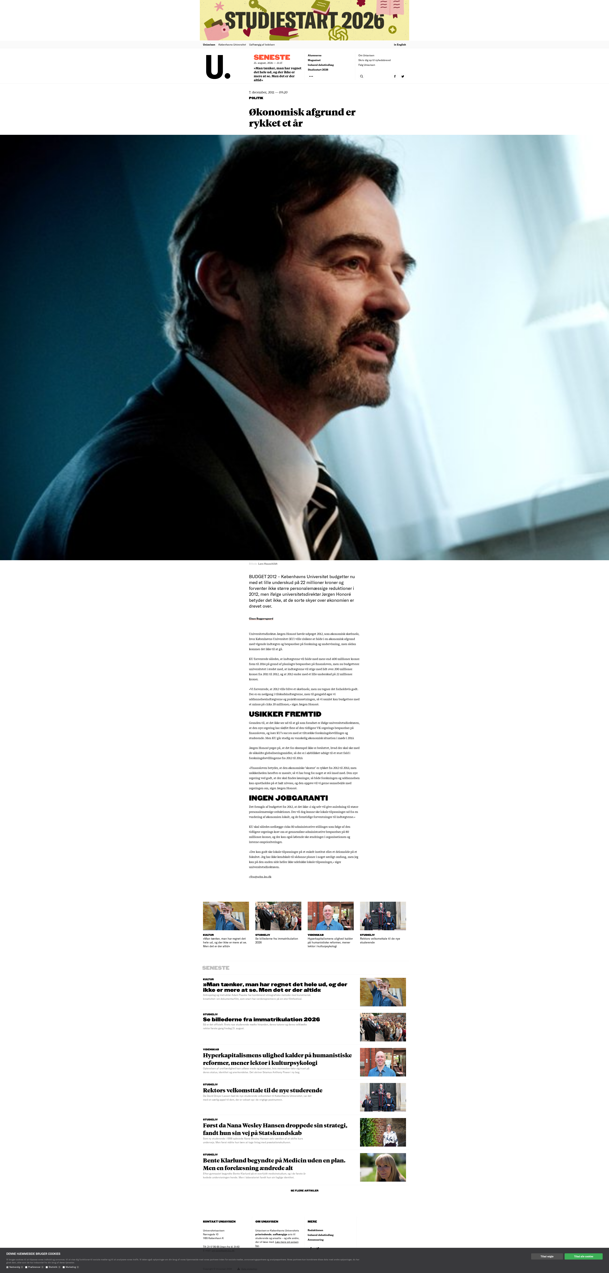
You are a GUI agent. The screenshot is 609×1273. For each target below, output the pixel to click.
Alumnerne (314, 55)
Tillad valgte (547, 1256)
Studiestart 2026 (318, 69)
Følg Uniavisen (366, 64)
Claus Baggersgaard (261, 618)
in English (400, 44)
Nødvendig (15, 1267)
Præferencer (35, 1267)
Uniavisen (209, 44)
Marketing (72, 1267)
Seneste (272, 58)
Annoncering (316, 1239)
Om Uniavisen (366, 55)
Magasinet (314, 60)
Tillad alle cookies (583, 1256)
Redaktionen (315, 1230)
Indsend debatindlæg (321, 64)
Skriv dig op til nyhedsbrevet (374, 60)
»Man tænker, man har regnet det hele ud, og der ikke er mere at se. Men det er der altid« (277, 74)
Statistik (54, 1267)
